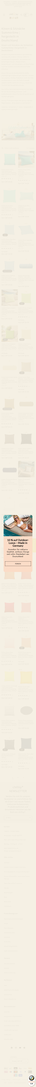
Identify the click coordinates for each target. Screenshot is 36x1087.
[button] (18, 563)
